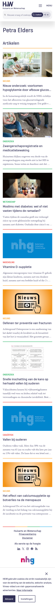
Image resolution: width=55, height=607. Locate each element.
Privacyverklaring (27, 534)
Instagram (27, 548)
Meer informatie (24, 590)
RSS (36, 548)
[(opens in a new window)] (27, 560)
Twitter (23, 548)
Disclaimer (27, 538)
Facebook (32, 548)
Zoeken (38, 14)
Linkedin (18, 548)
